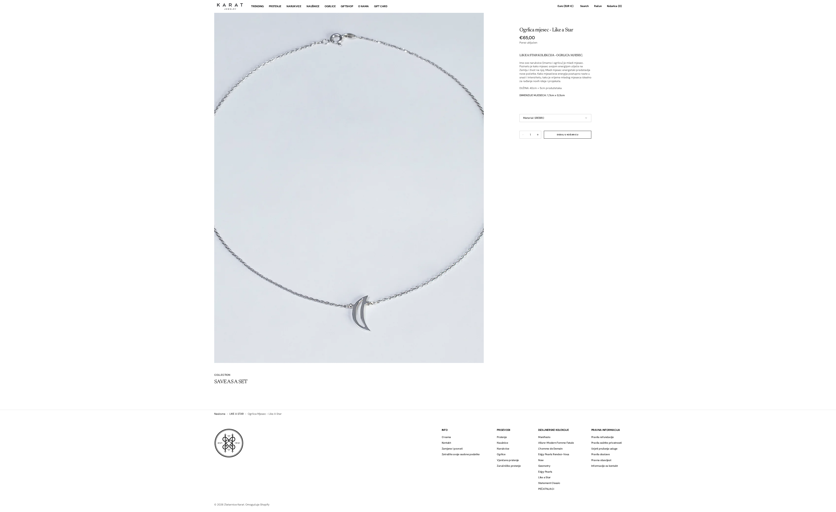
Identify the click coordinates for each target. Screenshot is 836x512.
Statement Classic (549, 483)
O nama (446, 437)
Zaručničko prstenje (509, 466)
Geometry (544, 466)
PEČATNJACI (546, 489)
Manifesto (544, 437)
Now (541, 460)
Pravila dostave (600, 454)
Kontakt (446, 443)
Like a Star (544, 477)
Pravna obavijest (601, 460)
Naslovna (219, 414)
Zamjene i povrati (452, 448)
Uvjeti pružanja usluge (604, 448)
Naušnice (502, 443)
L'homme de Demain (550, 448)
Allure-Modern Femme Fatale (556, 443)
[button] (565, 6)
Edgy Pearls (545, 471)
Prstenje (502, 437)
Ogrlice (501, 454)
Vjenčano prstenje (508, 460)
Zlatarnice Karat (234, 504)
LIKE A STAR (236, 414)
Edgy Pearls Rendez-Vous (553, 454)
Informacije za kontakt (604, 466)
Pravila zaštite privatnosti (606, 443)
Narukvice (503, 448)
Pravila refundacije (602, 437)
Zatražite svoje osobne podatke (461, 454)
